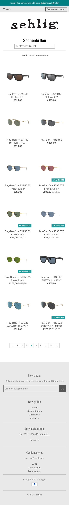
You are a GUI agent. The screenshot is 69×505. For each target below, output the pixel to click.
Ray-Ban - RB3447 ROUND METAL (18, 141)
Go (62, 388)
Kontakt (45, 434)
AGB (34, 464)
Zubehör (33, 414)
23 (51, 345)
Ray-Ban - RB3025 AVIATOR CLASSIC (18, 324)
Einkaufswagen (58, 9)
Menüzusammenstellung (34, 55)
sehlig (39, 494)
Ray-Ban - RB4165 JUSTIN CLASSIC (51, 278)
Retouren (34, 440)
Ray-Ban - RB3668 (51, 139)
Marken (33, 418)
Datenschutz (34, 471)
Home (34, 407)
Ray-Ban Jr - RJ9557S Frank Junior (17, 187)
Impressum (34, 467)
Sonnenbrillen (34, 411)
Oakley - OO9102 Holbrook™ (18, 95)
